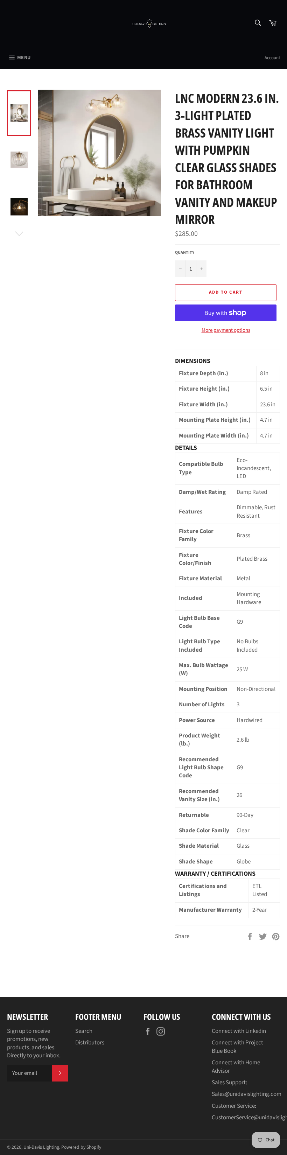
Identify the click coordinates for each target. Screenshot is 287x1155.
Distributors (89, 1042)
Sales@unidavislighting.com (246, 1094)
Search (83, 1031)
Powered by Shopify (81, 1147)
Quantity (184, 252)
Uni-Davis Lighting (41, 1147)
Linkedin (255, 1031)
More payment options (226, 330)
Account (272, 58)
